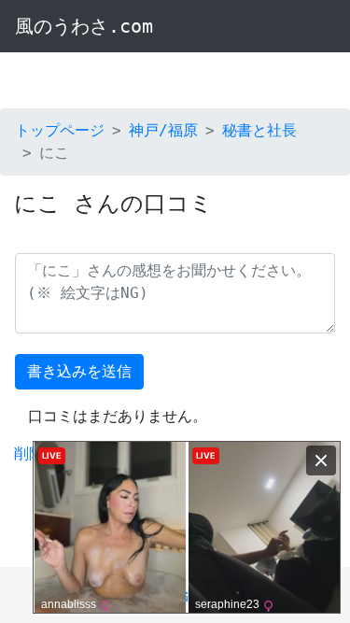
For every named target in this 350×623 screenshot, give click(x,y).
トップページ (60, 130)
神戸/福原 (163, 130)
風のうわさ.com (84, 26)
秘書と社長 (259, 130)
